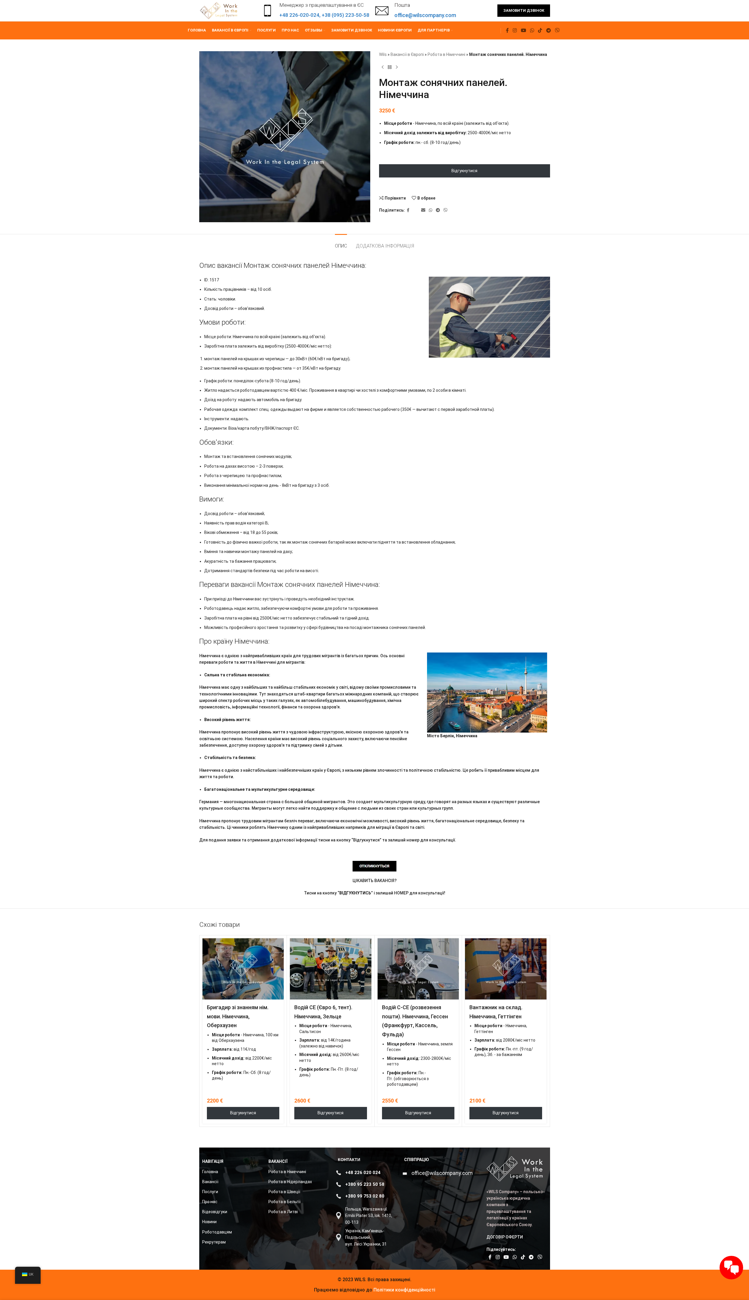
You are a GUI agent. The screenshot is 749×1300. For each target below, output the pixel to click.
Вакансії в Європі (407, 54)
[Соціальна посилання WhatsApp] (532, 30)
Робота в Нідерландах (290, 1181)
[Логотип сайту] (219, 10)
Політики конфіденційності (403, 1290)
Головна (210, 1171)
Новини (209, 1221)
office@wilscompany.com (442, 1173)
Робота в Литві (283, 1211)
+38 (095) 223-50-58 (345, 15)
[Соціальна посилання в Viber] (557, 30)
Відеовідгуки (214, 1211)
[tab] (341, 243)
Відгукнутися (464, 170)
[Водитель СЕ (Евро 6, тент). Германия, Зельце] (330, 969)
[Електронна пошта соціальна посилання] (423, 210)
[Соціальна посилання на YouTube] (523, 30)
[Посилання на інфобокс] (415, 11)
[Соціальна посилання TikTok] (540, 30)
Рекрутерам (214, 1242)
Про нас (209, 1201)
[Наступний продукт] (396, 67)
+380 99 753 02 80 (364, 1196)
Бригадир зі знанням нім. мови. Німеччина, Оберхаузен (237, 1016)
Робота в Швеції (284, 1191)
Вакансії (210, 1181)
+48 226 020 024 (363, 1172)
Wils (383, 54)
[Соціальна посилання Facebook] (507, 30)
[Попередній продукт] (382, 67)
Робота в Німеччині (446, 54)
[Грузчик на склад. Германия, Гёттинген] (506, 969)
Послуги (210, 1191)
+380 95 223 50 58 (364, 1184)
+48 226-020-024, (300, 15)
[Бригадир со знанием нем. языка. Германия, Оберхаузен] (243, 969)
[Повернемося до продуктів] (389, 67)
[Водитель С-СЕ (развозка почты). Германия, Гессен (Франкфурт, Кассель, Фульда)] (418, 969)
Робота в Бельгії (284, 1201)
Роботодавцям (217, 1232)
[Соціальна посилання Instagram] (515, 30)
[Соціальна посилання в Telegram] (548, 30)
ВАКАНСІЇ (278, 1161)
